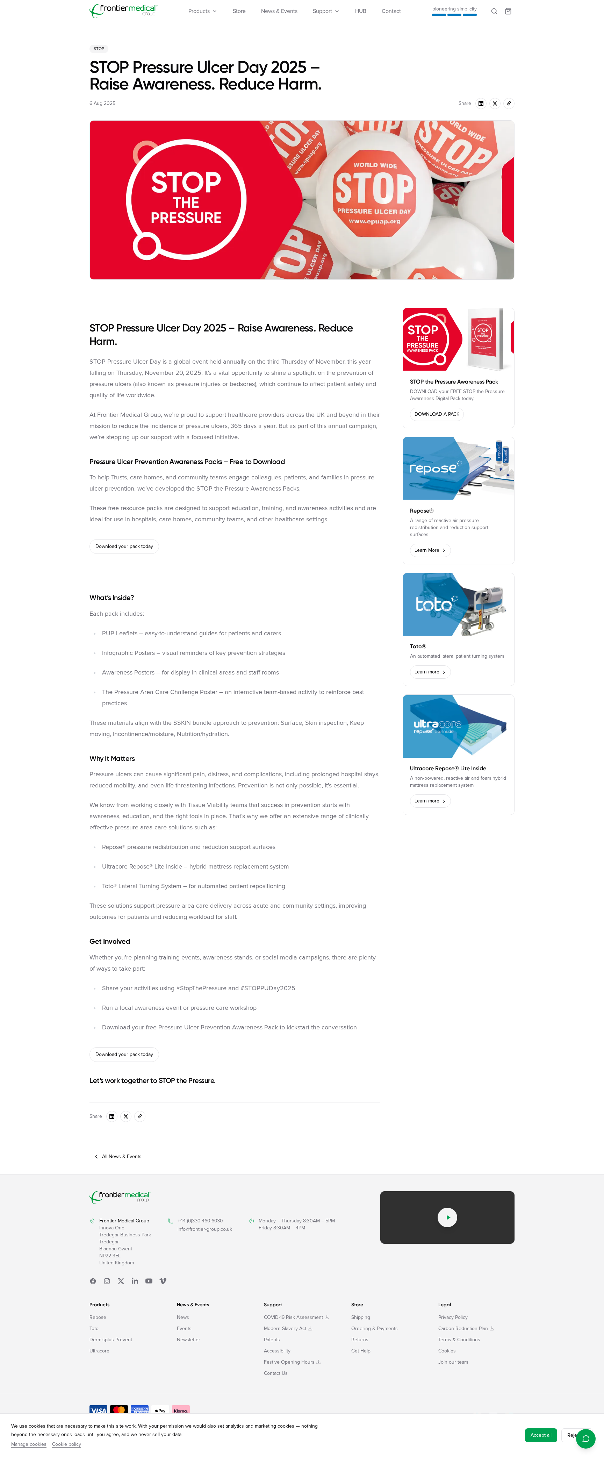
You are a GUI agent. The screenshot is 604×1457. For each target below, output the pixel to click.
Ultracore (99, 1351)
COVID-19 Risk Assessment (293, 1317)
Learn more (427, 672)
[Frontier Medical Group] (120, 1197)
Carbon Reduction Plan (463, 1328)
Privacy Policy (453, 1317)
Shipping (360, 1317)
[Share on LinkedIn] (481, 103)
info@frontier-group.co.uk (205, 1229)
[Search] (494, 11)
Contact (391, 11)
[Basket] (508, 11)
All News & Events (122, 1156)
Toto (94, 1328)
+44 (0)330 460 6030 (200, 1221)
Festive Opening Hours (289, 1362)
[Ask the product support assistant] (586, 1439)
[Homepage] (123, 11)
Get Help (361, 1351)
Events (184, 1328)
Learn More (427, 550)
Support (322, 11)
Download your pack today (124, 546)
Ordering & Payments (374, 1328)
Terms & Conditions (459, 1339)
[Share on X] (495, 103)
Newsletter (188, 1339)
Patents (272, 1339)
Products (199, 11)
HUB (360, 11)
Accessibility (277, 1351)
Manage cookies (28, 1444)
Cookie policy (66, 1444)
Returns (359, 1339)
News (183, 1317)
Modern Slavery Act (285, 1328)
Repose (97, 1317)
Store (239, 11)
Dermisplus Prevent (110, 1339)
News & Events (279, 11)
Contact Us (276, 1373)
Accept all (541, 1435)
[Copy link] (509, 103)
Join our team (453, 1362)
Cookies (447, 1351)
